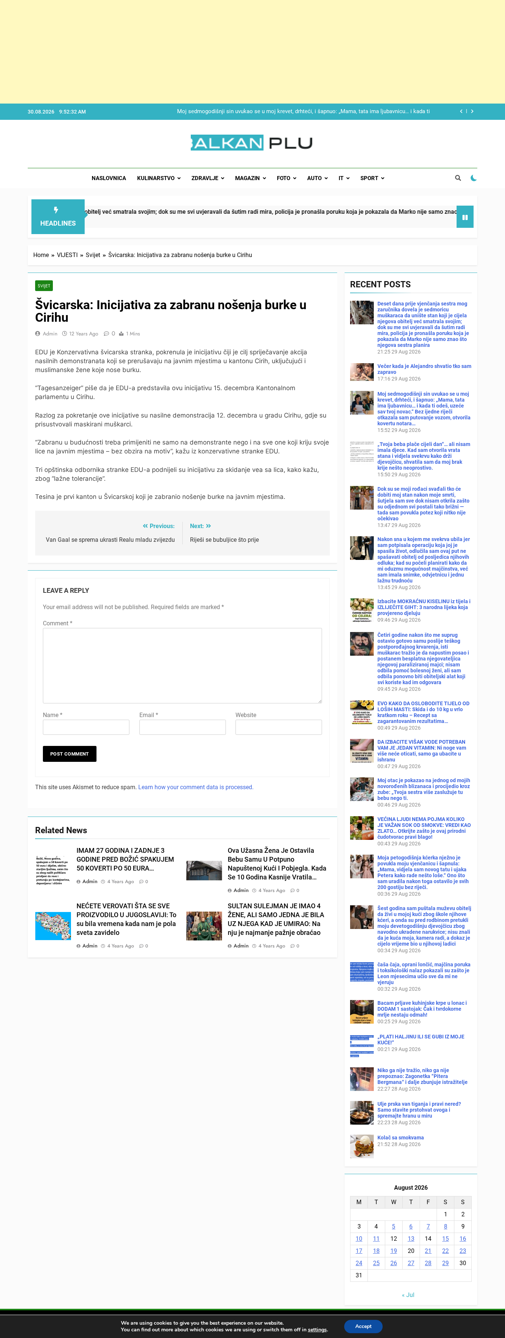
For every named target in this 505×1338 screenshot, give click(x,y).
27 (411, 1263)
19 (393, 1250)
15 (445, 1238)
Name (52, 715)
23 (463, 1250)
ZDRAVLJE (205, 178)
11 (376, 1238)
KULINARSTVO (155, 178)
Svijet (44, 286)
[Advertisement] (222, 52)
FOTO (283, 178)
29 (445, 1263)
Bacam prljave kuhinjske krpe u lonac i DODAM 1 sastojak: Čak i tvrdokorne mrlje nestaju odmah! (422, 1009)
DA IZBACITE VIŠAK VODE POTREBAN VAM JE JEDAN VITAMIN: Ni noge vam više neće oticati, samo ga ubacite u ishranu (421, 751)
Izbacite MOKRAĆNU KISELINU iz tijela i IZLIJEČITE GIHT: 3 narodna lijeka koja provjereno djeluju (424, 607)
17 (359, 1250)
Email (148, 715)
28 (428, 1263)
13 (411, 1238)
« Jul (408, 1294)
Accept (363, 1326)
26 (393, 1263)
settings (317, 1330)
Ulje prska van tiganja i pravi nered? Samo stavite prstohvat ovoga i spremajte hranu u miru (419, 1110)
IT (341, 178)
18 (376, 1250)
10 (359, 1238)
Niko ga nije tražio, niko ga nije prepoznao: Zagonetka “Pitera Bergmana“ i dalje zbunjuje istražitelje (422, 1076)
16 (463, 1238)
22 (445, 1250)
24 (359, 1263)
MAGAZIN (247, 178)
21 (428, 1250)
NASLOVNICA (109, 178)
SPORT (369, 178)
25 (376, 1263)
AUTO (314, 178)
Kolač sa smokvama (400, 1138)
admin (50, 333)
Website (245, 715)
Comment (57, 623)
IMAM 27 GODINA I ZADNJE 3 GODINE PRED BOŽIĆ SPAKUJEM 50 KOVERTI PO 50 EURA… (125, 859)
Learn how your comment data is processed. (196, 787)
